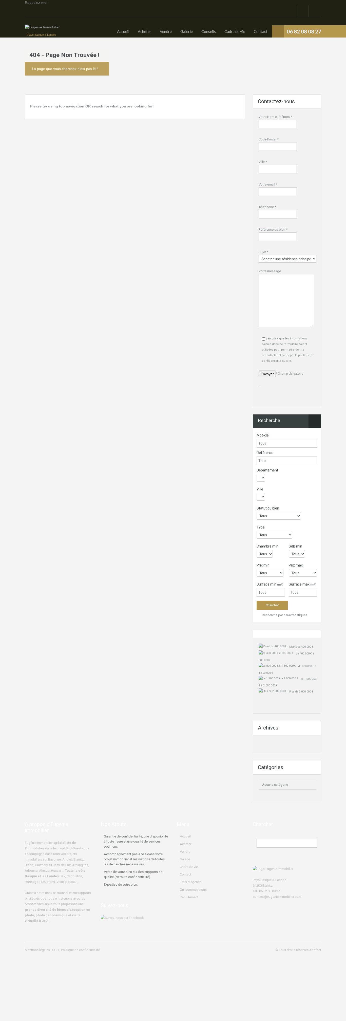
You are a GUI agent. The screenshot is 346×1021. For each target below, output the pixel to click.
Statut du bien (268, 508)
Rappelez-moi (36, 3)
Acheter (144, 31)
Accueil (123, 31)
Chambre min (267, 546)
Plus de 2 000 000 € (301, 691)
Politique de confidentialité (80, 950)
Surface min (270, 584)
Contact (260, 31)
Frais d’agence (190, 882)
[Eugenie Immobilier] (42, 30)
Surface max (302, 584)
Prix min (263, 565)
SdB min (295, 546)
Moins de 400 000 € (301, 646)
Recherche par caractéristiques (284, 615)
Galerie (186, 31)
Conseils (208, 31)
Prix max (296, 565)
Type (261, 527)
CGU (55, 950)
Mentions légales (37, 950)
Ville (260, 489)
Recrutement (189, 897)
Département (267, 470)
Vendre (166, 31)
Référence (265, 453)
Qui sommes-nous (193, 889)
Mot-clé (263, 435)
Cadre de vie (234, 31)
